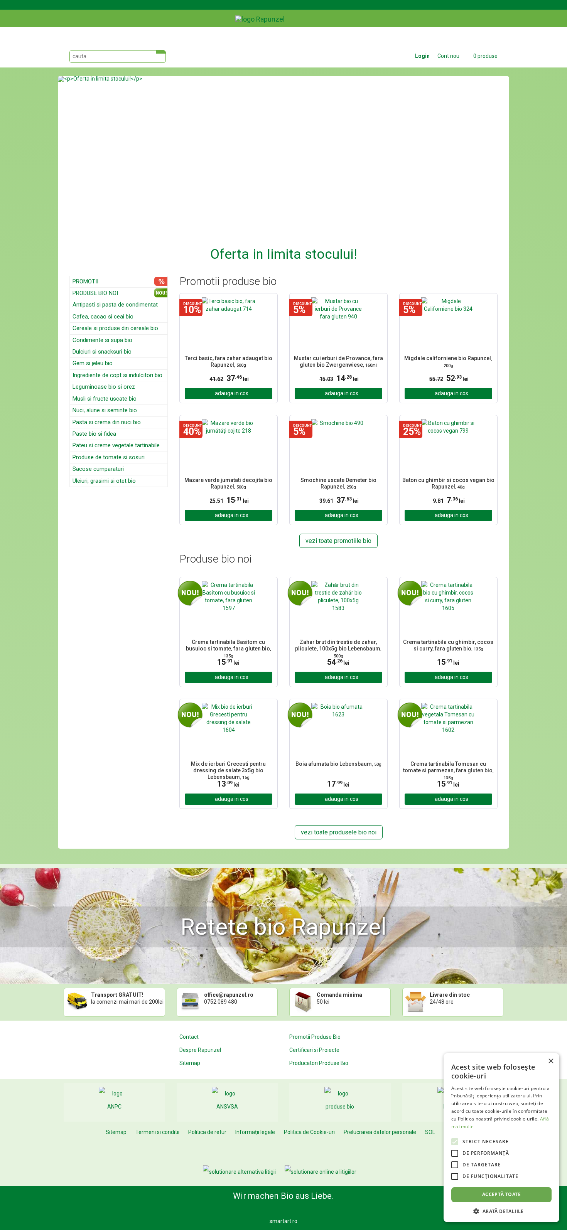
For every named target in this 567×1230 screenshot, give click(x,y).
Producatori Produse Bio (318, 1063)
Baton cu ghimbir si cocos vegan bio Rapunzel (448, 483)
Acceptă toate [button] (501, 1194)
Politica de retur (207, 1132)
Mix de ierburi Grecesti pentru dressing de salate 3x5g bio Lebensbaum (228, 769)
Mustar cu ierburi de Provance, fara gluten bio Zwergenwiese (338, 361)
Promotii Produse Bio (315, 1037)
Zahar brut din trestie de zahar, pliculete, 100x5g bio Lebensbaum (338, 648)
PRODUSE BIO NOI (95, 293)
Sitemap (189, 1063)
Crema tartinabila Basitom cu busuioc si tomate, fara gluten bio (228, 648)
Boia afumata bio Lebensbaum (338, 764)
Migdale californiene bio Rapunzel (448, 361)
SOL (430, 1132)
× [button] (551, 1061)
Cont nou (448, 56)
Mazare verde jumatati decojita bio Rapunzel (228, 483)
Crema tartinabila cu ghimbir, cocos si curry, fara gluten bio (448, 645)
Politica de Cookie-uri (309, 1132)
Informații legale (255, 1132)
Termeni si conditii (157, 1132)
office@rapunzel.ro (228, 995)
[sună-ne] (503, 13)
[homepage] (277, 13)
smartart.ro (283, 1221)
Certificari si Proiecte (314, 1050)
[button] (92, 170)
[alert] (501, 1137)
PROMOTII (85, 281)
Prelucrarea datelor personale (380, 1132)
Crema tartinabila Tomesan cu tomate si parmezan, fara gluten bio (448, 769)
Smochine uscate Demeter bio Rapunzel (338, 483)
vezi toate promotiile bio (338, 540)
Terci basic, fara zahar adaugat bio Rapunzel (228, 361)
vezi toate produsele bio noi (338, 832)
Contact (189, 1037)
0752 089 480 (220, 1002)
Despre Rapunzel (200, 1050)
